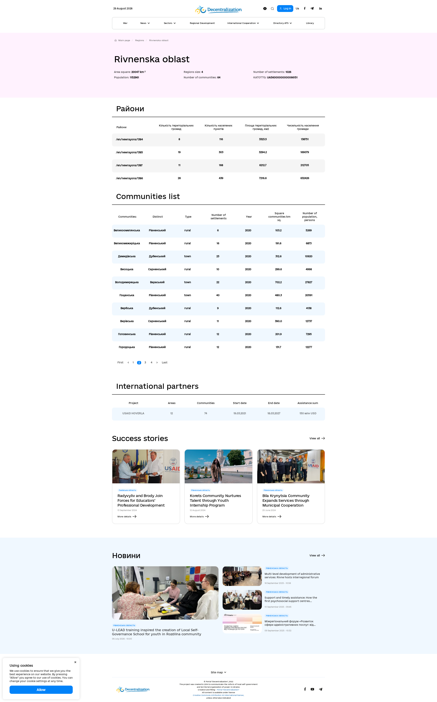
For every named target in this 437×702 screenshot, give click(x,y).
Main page (124, 40)
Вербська (127, 308)
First (120, 362)
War (125, 23)
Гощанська (126, 295)
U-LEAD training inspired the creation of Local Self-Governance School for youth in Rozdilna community (156, 632)
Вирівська (127, 321)
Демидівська (127, 256)
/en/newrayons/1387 (129, 165)
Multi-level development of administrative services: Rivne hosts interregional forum (292, 575)
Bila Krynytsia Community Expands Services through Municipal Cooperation (285, 500)
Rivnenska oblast (158, 40)
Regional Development (202, 23)
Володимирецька (127, 282)
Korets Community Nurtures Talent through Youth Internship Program (215, 500)
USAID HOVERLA (133, 413)
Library (310, 23)
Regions (139, 40)
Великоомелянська (127, 230)
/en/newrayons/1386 (129, 178)
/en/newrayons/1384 (129, 139)
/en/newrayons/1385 (129, 152)
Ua (297, 8)
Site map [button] (217, 672)
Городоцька (127, 347)
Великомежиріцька (127, 243)
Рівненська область (124, 625)
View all (314, 438)
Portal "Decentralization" (228, 690)
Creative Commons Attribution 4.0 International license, (218, 695)
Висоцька (126, 269)
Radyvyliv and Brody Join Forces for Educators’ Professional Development (141, 500)
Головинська (127, 334)
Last (164, 362)
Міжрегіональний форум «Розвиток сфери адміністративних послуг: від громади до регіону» (289, 623)
